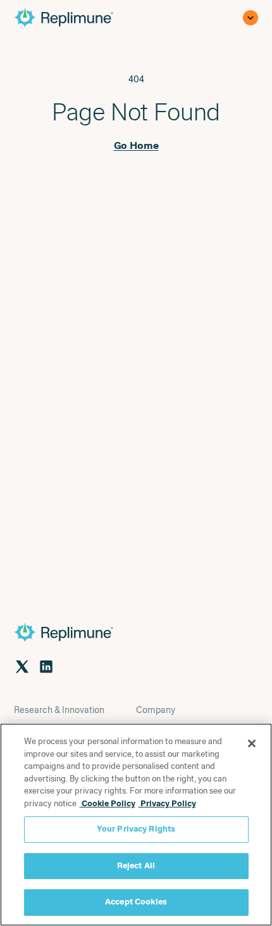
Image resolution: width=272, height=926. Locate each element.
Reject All (136, 866)
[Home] (75, 18)
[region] (136, 824)
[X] (22, 666)
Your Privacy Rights (136, 829)
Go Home (136, 145)
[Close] (252, 743)
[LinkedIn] (46, 666)
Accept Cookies (136, 902)
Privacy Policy (167, 804)
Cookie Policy (107, 804)
